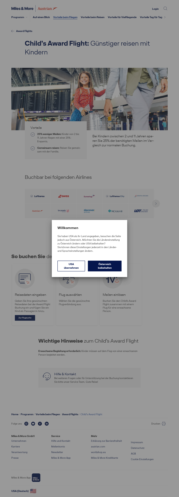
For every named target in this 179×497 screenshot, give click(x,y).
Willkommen (67, 228)
